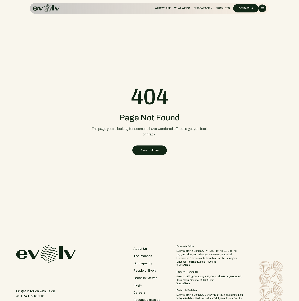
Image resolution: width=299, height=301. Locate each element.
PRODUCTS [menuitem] (223, 8)
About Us (140, 248)
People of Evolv (144, 270)
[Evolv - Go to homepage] (46, 8)
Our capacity (142, 263)
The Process (142, 256)
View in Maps (183, 265)
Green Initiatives (145, 278)
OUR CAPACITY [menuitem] (202, 8)
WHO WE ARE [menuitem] (163, 8)
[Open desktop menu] (262, 8)
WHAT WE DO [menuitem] (182, 8)
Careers (139, 292)
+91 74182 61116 (30, 296)
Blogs (137, 285)
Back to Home (149, 150)
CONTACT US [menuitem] (246, 8)
